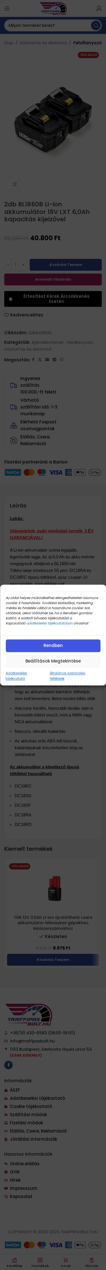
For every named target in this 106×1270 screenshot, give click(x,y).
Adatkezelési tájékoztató (16, 676)
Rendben (53, 645)
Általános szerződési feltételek (67, 676)
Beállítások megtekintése (53, 661)
